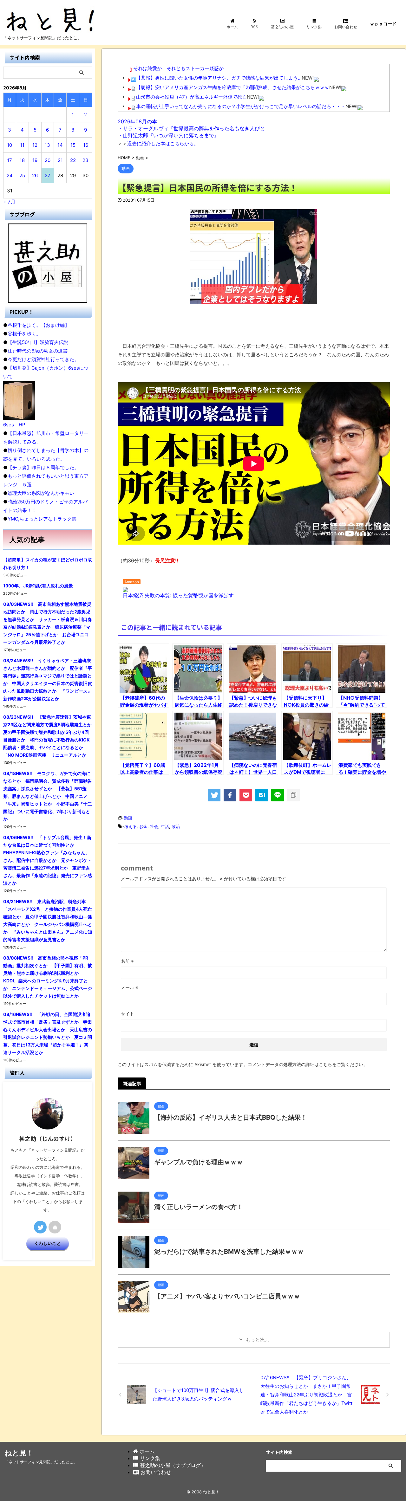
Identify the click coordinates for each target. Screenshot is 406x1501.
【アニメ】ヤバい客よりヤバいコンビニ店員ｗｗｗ (227, 1296)
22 (73, 160)
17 (9, 160)
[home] (55, 1227)
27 (47, 175)
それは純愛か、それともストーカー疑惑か (178, 68)
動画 (128, 817)
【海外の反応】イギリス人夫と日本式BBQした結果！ (230, 1117)
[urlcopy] (293, 795)
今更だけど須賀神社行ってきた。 (43, 359)
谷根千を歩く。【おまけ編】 (38, 325)
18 (22, 160)
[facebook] (230, 795)
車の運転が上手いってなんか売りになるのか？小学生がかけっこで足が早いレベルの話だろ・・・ (240, 106)
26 (35, 175)
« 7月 (9, 201)
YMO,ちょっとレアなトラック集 (42, 519)
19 (34, 160)
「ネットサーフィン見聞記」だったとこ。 (41, 1461)
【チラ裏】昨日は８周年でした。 (43, 467)
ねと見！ (19, 1453)
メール (129, 987)
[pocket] (245, 795)
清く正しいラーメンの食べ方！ (198, 1207)
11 (22, 145)
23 (85, 160)
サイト (127, 1013)
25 (22, 175)
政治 (176, 826)
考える (130, 826)
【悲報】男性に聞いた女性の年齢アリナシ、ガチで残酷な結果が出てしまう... (219, 78)
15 (72, 145)
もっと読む (257, 1340)
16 (85, 145)
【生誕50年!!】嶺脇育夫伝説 (38, 342)
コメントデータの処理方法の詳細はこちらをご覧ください (305, 1064)
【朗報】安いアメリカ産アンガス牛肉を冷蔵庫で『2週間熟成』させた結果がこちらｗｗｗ (232, 87)
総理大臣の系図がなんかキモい (41, 493)
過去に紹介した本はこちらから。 (163, 143)
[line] (277, 795)
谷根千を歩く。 (24, 334)
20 (47, 160)
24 (10, 175)
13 (47, 145)
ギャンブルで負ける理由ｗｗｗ (198, 1162)
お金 (143, 826)
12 (34, 145)
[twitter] (214, 795)
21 (60, 160)
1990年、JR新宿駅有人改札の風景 (38, 585)
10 (9, 145)
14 (60, 145)
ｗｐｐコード (383, 23)
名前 (127, 961)
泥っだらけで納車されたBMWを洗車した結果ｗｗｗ (229, 1251)
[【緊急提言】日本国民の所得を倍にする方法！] (261, 795)
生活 (165, 826)
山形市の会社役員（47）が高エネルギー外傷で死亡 (191, 97)
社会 (154, 826)
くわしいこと (47, 1243)
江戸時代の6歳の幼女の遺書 (38, 351)
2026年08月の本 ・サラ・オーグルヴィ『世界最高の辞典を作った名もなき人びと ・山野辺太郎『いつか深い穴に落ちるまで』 (191, 128)
